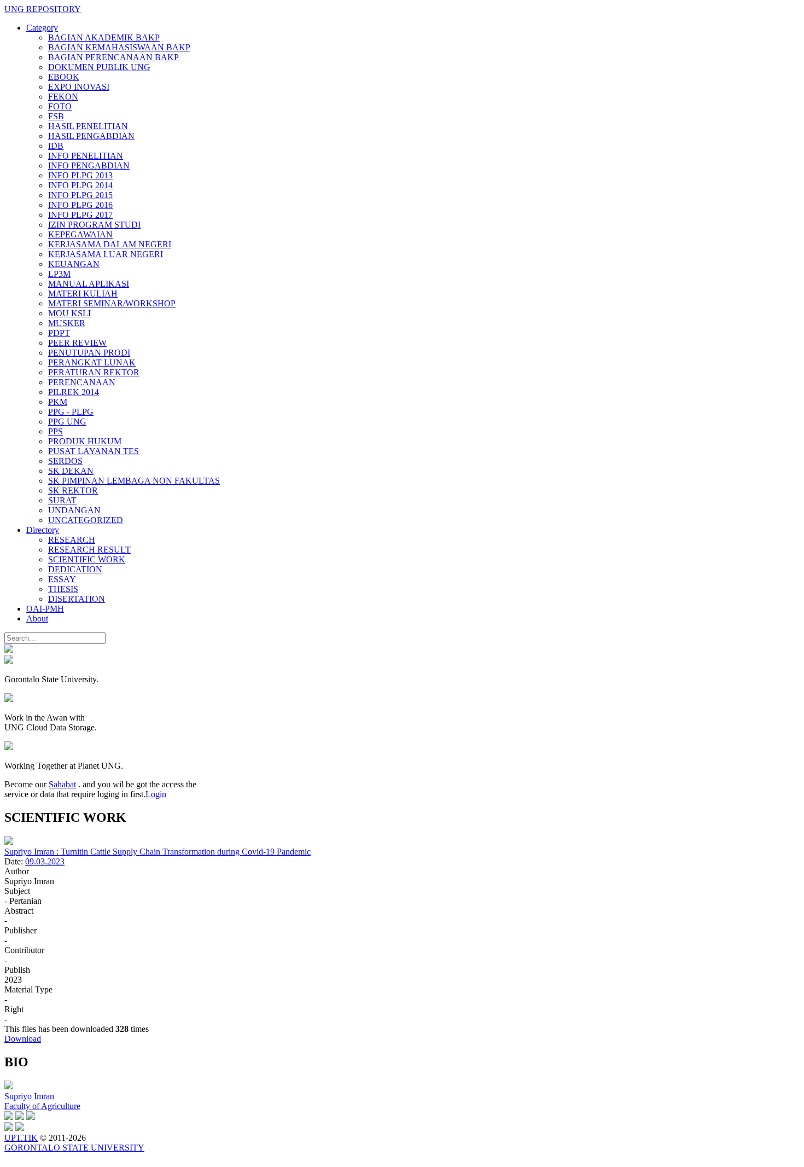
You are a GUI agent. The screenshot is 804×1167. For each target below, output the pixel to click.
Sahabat (62, 784)
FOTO (60, 106)
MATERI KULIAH (83, 293)
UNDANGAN (74, 510)
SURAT (62, 500)
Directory (42, 530)
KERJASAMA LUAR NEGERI (105, 254)
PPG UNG (67, 421)
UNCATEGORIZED (85, 520)
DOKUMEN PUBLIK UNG (99, 67)
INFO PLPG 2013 (80, 175)
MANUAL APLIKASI (88, 283)
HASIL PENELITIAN (88, 126)
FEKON (63, 96)
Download (22, 1038)
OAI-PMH (45, 608)
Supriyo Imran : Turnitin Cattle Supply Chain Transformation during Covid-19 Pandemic (157, 851)
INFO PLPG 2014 (80, 185)
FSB (56, 116)
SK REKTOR (73, 490)
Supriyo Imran (29, 1096)
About (37, 618)
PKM (57, 402)
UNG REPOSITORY (42, 9)
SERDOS (65, 461)
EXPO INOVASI (78, 86)
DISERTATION (76, 598)
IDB (55, 145)
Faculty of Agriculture (42, 1106)
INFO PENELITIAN (85, 155)
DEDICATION (75, 569)
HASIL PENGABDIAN (91, 136)
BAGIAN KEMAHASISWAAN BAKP (119, 47)
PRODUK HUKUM (84, 441)
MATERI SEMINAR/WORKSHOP (112, 303)
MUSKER (66, 323)
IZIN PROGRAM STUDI (94, 224)
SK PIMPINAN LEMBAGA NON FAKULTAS (134, 480)
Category (42, 27)
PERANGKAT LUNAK (92, 362)
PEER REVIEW (77, 342)
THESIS (63, 589)
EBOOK (63, 77)
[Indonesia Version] (8, 649)
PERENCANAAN (81, 382)
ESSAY (62, 579)
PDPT (59, 333)
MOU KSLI (69, 313)
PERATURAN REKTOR (93, 372)
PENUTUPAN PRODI (89, 352)
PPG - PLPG (71, 411)
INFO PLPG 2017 (80, 214)
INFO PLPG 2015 (80, 195)
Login (155, 794)
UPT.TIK (21, 1137)
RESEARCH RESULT (89, 549)
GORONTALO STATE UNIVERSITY (74, 1147)
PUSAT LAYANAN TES (93, 451)
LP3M (59, 273)
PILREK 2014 (73, 392)
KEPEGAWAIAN (80, 234)
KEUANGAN (74, 264)
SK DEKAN (71, 470)
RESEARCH (71, 539)
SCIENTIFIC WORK (86, 559)
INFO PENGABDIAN (89, 165)
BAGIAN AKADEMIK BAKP (104, 37)
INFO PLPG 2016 (80, 205)
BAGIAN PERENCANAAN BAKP (113, 57)
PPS (55, 431)
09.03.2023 (45, 861)
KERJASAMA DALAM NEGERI (109, 244)
